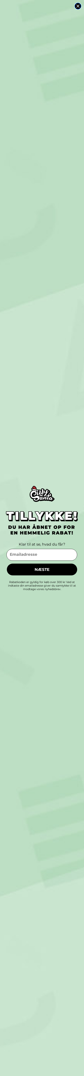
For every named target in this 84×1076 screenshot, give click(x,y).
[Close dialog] (78, 6)
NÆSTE (42, 569)
